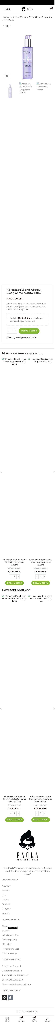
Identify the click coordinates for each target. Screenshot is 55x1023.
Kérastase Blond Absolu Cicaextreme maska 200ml (14, 562)
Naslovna (6, 17)
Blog (4, 895)
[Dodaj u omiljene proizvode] (23, 361)
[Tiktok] (10, 997)
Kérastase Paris (14, 568)
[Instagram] (4, 997)
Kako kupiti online (10, 935)
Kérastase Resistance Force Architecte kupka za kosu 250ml (14, 799)
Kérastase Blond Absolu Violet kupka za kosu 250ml (40, 562)
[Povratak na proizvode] (6, 26)
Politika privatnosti (10, 949)
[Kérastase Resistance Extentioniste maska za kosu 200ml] (40, 694)
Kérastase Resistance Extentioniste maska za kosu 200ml (40, 799)
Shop (15, 17)
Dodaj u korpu (29, 331)
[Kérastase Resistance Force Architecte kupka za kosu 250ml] (14, 694)
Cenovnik (6, 904)
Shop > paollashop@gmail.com (16, 984)
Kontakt (5, 913)
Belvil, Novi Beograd (11, 966)
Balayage (6, 909)
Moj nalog (6, 944)
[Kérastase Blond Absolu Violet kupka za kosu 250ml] (40, 457)
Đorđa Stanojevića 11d (12, 971)
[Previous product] (3, 26)
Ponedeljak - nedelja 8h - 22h (15, 975)
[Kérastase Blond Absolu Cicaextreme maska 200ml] (14, 457)
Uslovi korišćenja (9, 953)
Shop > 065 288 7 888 (12, 980)
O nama (5, 890)
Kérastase (9, 930)
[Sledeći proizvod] (10, 26)
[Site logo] (27, 9)
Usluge (5, 900)
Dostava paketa (9, 940)
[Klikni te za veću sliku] (7, 76)
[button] (14, 583)
